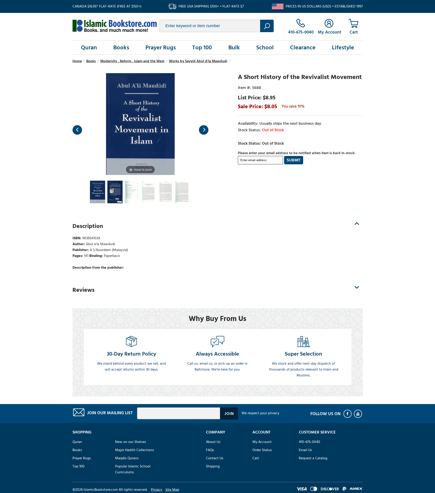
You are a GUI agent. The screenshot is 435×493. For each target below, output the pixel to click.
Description (87, 226)
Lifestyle (343, 47)
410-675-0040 (309, 442)
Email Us (305, 450)
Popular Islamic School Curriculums (132, 469)
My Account (262, 442)
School (265, 47)
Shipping (213, 466)
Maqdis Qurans (127, 458)
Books (121, 47)
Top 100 (202, 47)
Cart (255, 458)
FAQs (210, 450)
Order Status (262, 450)
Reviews (83, 290)
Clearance (303, 47)
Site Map (172, 490)
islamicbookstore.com (114, 26)
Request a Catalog (313, 458)
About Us (213, 442)
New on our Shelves (130, 442)
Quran (89, 47)
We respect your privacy (260, 413)
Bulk (234, 47)
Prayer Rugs (160, 47)
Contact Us (214, 458)
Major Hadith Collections (134, 450)
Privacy (156, 490)
